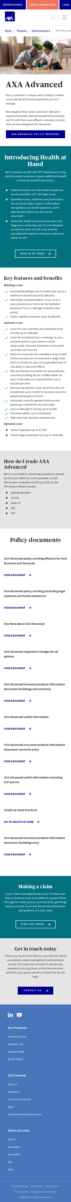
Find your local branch (19, 1099)
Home (8, 30)
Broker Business (13, 4)
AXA (10, 1161)
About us (12, 1084)
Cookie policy (52, 1186)
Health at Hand (32, 253)
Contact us (33, 990)
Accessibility (36, 1186)
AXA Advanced (63, 30)
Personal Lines (15, 1044)
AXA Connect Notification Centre (25, 1114)
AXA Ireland (14, 1154)
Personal (21, 30)
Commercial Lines (17, 1036)
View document (15, 575)
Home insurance (41, 30)
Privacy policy (22, 1191)
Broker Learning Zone (43, 4)
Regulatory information (43, 1191)
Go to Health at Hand (19, 822)
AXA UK (11, 1139)
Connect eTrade (16, 1051)
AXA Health (13, 1146)
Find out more (32, 924)
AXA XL (11, 1169)
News (11, 1106)
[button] (64, 17)
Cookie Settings (20, 1186)
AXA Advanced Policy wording (35, 134)
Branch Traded (15, 1059)
